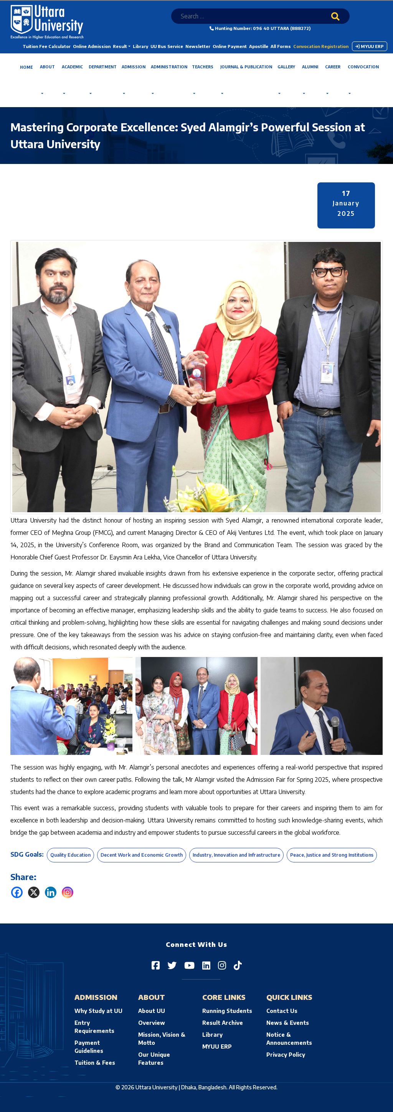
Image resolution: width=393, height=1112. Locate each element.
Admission (133, 67)
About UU (151, 1011)
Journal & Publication (246, 67)
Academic (72, 67)
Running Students (227, 1011)
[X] (34, 892)
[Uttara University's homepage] (47, 21)
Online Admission (92, 46)
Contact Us (281, 1011)
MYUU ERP (372, 46)
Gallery (286, 67)
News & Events (287, 1022)
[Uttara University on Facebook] (156, 965)
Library (140, 46)
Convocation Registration (320, 46)
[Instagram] (67, 892)
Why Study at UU (98, 1011)
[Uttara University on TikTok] (238, 965)
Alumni (310, 67)
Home (26, 67)
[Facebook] (17, 892)
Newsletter (197, 46)
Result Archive (222, 1022)
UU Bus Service (166, 46)
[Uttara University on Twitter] (172, 965)
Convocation (363, 67)
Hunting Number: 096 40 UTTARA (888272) (262, 28)
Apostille (258, 46)
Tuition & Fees (94, 1062)
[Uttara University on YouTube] (189, 965)
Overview (151, 1022)
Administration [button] (169, 67)
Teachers (202, 67)
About (47, 67)
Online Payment (230, 46)
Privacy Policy (285, 1054)
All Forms (281, 46)
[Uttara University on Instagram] (222, 965)
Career (332, 67)
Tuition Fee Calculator (47, 46)
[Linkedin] (50, 892)
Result (120, 46)
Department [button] (103, 67)
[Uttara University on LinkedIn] (206, 965)
